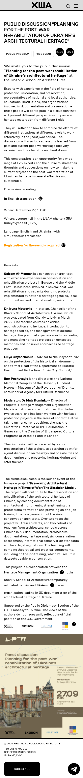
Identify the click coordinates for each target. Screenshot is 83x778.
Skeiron (42, 585)
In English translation (20, 199)
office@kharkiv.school (20, 751)
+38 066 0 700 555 (15, 748)
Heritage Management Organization (31, 572)
